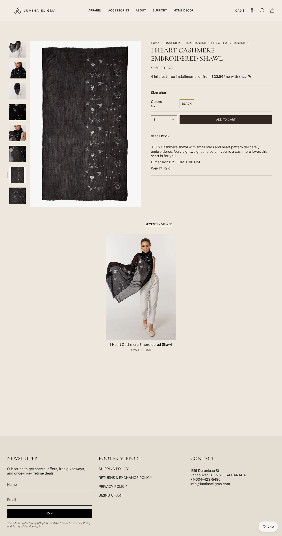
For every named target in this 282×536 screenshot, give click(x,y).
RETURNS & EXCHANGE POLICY (125, 477)
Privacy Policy (82, 523)
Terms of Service (23, 526)
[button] (95, 10)
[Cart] (272, 10)
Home (155, 43)
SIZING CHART (111, 495)
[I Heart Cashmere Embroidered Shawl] (141, 287)
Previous (30, 124)
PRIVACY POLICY (113, 486)
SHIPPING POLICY (114, 469)
